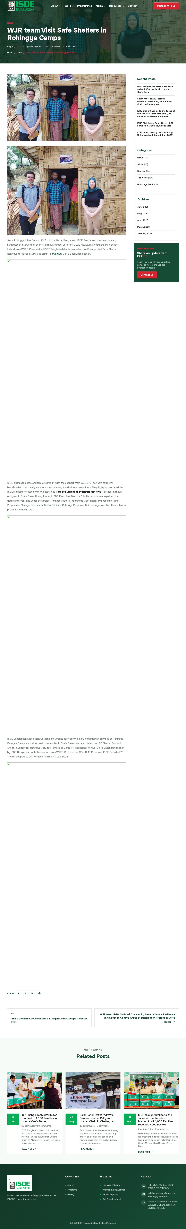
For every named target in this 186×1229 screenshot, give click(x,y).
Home (10, 52)
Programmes (84, 5)
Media (99, 5)
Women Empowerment (115, 1189)
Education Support (112, 1185)
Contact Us (147, 274)
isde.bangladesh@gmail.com (162, 1193)
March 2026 (143, 227)
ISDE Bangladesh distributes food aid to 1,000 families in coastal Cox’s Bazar (155, 89)
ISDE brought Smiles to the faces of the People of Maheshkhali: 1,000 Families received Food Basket (156, 114)
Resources (115, 5)
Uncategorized (147, 184)
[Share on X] (25, 993)
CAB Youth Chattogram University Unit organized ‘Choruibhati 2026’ (155, 134)
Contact (132, 5)
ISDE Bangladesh (87, 1223)
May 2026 (142, 213)
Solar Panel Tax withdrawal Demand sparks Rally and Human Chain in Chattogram (154, 101)
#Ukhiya (57, 253)
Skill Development (112, 1199)
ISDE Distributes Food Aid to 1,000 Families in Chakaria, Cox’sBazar (155, 124)
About (54, 5)
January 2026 (144, 233)
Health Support (110, 1194)
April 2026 (142, 220)
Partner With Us (166, 5)
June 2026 (143, 207)
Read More (28, 1149)
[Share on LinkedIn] (32, 993)
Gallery (70, 1194)
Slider (142, 164)
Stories (143, 171)
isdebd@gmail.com (157, 1196)
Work (68, 5)
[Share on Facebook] (18, 993)
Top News (145, 177)
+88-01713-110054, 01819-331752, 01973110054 (161, 1187)
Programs (72, 1189)
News (10, 23)
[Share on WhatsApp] (39, 993)
